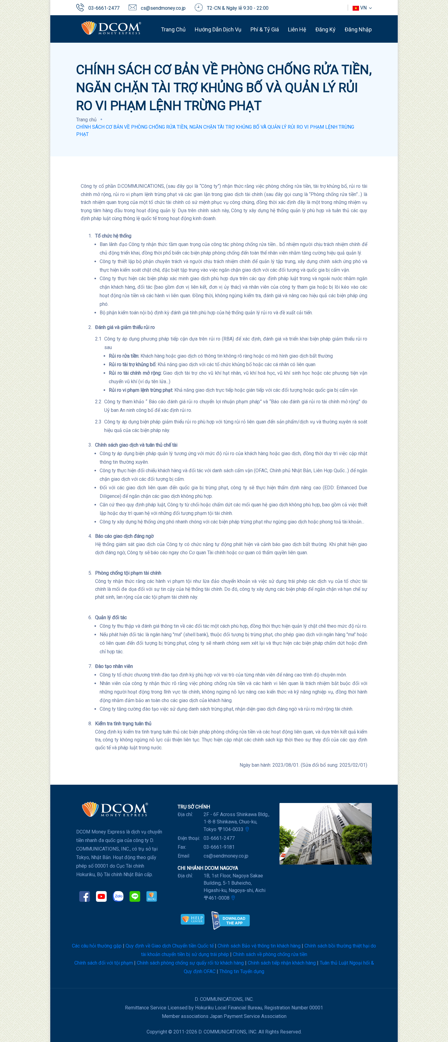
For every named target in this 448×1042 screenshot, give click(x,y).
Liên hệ (297, 29)
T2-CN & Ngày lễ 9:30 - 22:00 (237, 8)
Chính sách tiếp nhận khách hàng (282, 963)
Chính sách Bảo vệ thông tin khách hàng (259, 946)
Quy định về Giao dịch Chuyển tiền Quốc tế (170, 946)
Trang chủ (173, 29)
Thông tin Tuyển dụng (241, 971)
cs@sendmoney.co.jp (163, 8)
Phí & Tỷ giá (265, 29)
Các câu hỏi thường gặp (97, 946)
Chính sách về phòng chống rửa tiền (270, 954)
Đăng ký (325, 29)
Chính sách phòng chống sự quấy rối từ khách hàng (190, 963)
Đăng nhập (358, 29)
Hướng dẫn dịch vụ (218, 29)
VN (363, 8)
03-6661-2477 (103, 8)
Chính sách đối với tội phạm (103, 963)
